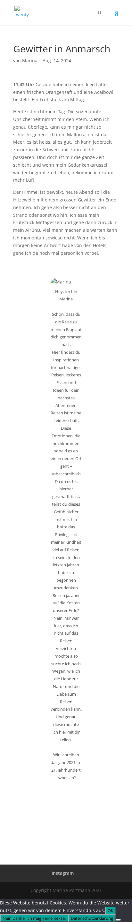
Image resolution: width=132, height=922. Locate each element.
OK (110, 910)
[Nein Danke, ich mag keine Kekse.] (118, 920)
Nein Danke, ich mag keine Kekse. (34, 918)
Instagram (63, 873)
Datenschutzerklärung (92, 918)
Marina (29, 60)
